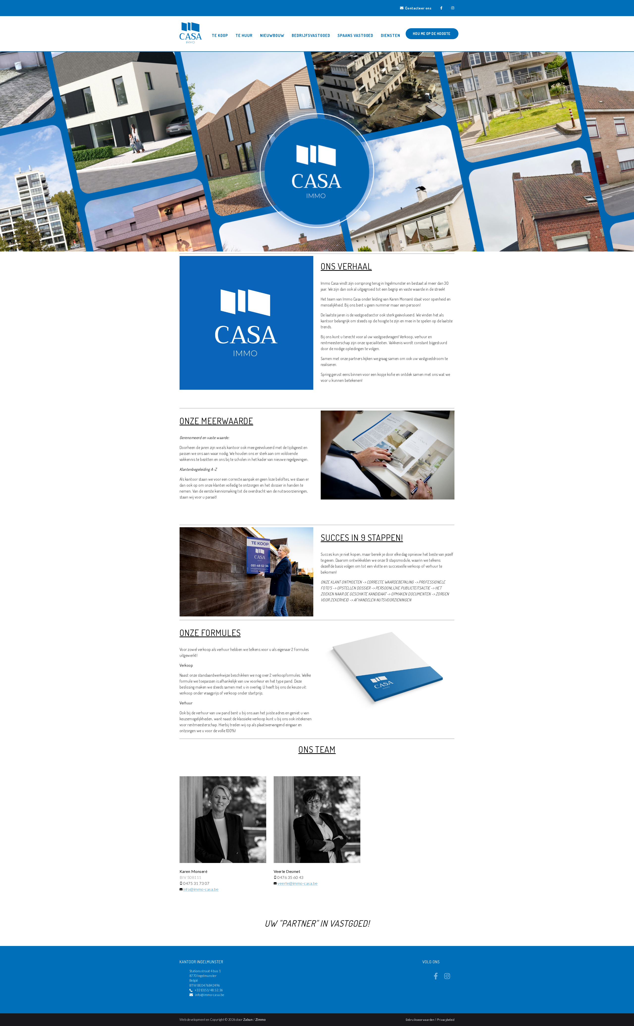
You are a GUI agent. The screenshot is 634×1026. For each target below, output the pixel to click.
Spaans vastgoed (355, 35)
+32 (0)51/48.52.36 (209, 990)
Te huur (244, 35)
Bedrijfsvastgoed (311, 35)
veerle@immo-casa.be (297, 883)
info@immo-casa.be (200, 889)
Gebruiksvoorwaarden (420, 1020)
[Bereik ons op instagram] (447, 977)
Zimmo (260, 1020)
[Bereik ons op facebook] (435, 977)
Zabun (248, 1020)
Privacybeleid (445, 1020)
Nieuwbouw (272, 35)
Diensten (390, 35)
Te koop (220, 35)
